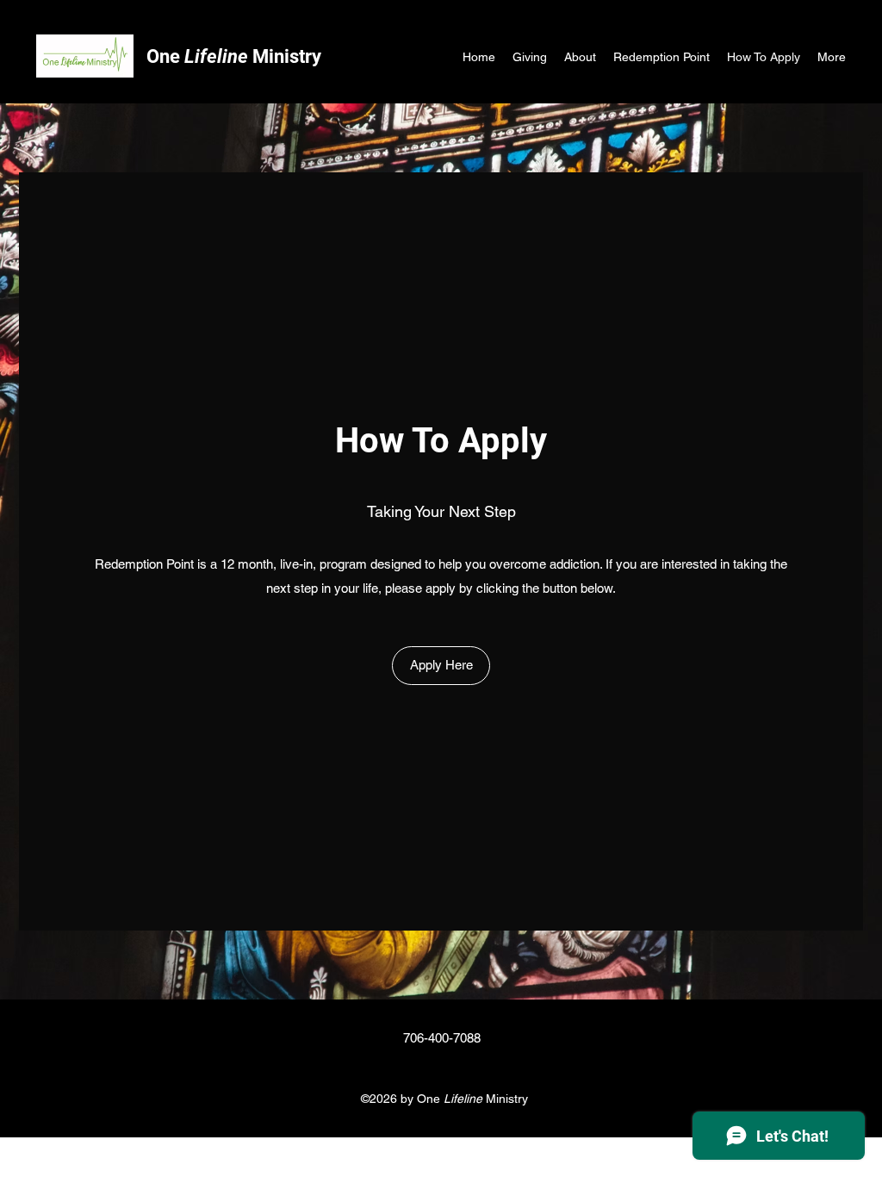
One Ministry (233, 56)
